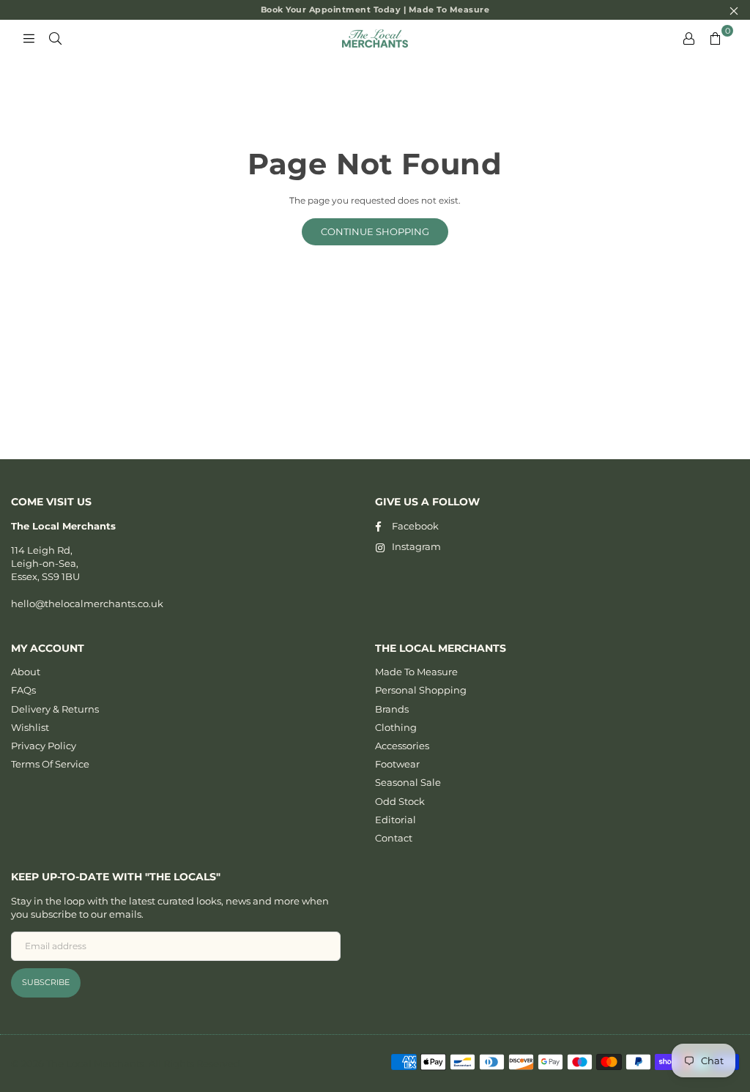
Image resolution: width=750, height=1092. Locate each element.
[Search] (55, 38)
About (25, 671)
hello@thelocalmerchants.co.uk (87, 603)
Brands (392, 709)
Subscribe (46, 982)
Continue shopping (375, 231)
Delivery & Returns (55, 709)
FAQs (23, 690)
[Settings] (688, 38)
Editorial (395, 819)
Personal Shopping (421, 690)
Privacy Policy (43, 745)
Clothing (396, 727)
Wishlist (30, 727)
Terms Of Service (50, 764)
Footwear (397, 764)
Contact (393, 838)
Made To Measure (416, 671)
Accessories (402, 745)
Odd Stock (400, 801)
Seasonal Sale (408, 782)
